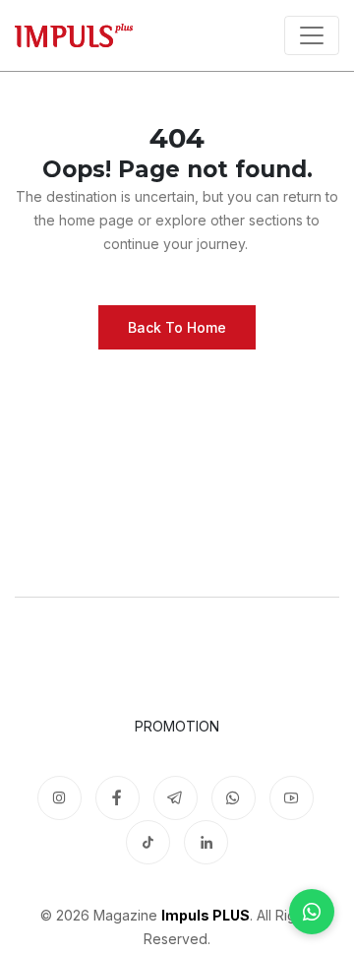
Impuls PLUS (205, 915)
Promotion (177, 726)
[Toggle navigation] (311, 35)
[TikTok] (148, 842)
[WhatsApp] (311, 911)
